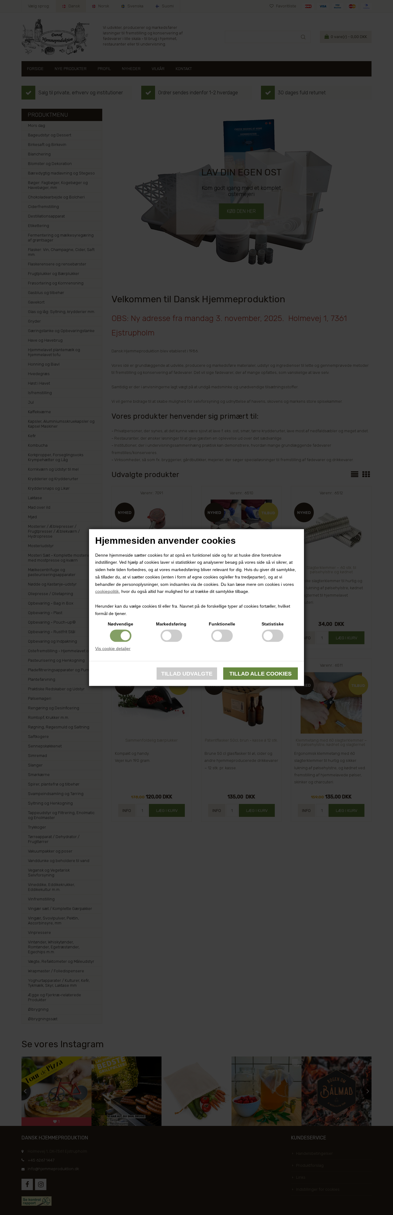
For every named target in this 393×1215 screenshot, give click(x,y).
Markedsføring (171, 623)
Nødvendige (120, 623)
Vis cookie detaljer (112, 648)
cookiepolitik (107, 591)
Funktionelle (222, 623)
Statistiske (273, 623)
